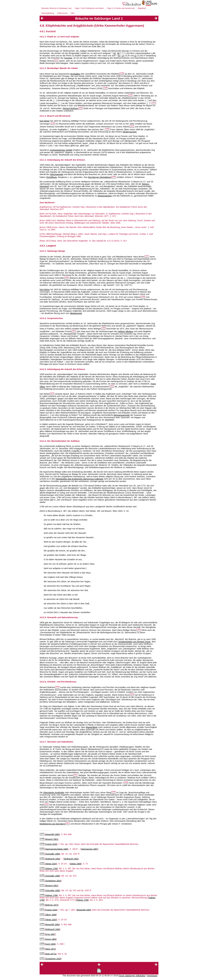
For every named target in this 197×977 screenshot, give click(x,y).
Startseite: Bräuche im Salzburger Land (56, 8)
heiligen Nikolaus (125, 331)
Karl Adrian (45, 121)
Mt (118, 53)
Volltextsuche (62, 13)
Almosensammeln (121, 415)
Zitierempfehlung (47, 13)
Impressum (152, 975)
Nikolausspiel (76, 313)
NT (114, 53)
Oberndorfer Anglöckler (53, 792)
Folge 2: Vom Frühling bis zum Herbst (89, 8)
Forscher (68, 58)
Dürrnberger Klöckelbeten (99, 177)
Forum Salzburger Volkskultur (132, 975)
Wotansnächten (105, 196)
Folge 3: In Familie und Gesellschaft (121, 8)
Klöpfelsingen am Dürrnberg (52, 824)
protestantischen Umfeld (61, 150)
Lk (123, 55)
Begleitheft (142, 8)
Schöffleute (52, 177)
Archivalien (75, 74)
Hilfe (72, 13)
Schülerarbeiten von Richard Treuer (134, 641)
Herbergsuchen (130, 132)
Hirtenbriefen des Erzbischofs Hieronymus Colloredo (79, 479)
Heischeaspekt (56, 174)
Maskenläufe (91, 727)
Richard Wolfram (70, 108)
